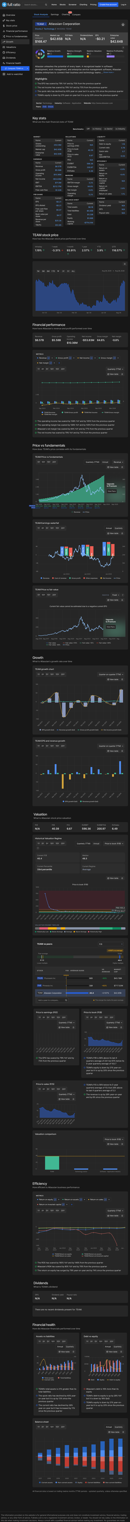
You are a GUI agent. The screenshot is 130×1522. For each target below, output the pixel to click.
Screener (73, 4)
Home (54, 4)
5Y (47, 369)
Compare (76, 14)
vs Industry (120, 129)
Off (88, 129)
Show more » (108, 72)
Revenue (117, 462)
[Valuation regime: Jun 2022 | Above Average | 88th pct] (50, 928)
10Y (52, 369)
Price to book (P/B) (113, 843)
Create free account (108, 4)
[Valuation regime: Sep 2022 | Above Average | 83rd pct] (54, 928)
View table (113, 374)
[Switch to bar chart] (114, 357)
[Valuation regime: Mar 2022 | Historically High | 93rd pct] (46, 928)
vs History (97, 129)
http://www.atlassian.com (102, 103)
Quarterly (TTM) (114, 369)
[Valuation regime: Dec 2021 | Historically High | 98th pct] (41, 928)
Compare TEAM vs (15, 68)
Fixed (114, 595)
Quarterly (119, 528)
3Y (43, 369)
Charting (83, 4)
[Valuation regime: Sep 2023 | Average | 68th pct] (71, 928)
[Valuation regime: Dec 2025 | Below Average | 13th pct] (110, 928)
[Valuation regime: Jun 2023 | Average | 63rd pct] (67, 928)
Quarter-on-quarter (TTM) (110, 674)
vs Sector (108, 129)
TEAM (40, 24)
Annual (105, 462)
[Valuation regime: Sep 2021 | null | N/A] (37, 928)
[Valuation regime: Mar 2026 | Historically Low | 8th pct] (114, 928)
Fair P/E (105, 595)
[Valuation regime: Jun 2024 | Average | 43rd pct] (84, 928)
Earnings (55, 14)
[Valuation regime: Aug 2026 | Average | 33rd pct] (123, 928)
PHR (44, 107)
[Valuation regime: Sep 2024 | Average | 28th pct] (89, 928)
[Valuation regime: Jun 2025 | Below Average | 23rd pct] (102, 928)
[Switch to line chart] (48, 357)
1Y (39, 369)
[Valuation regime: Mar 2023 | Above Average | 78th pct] (63, 928)
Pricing (93, 4)
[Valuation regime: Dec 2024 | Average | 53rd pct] (93, 928)
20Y (63, 369)
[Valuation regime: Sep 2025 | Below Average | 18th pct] (106, 928)
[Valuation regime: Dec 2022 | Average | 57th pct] (59, 928)
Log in (123, 4)
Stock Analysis (41, 14)
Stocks (63, 4)
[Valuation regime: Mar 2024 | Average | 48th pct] (80, 928)
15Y (57, 369)
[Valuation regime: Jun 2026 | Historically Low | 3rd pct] (119, 928)
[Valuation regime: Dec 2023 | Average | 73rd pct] (76, 928)
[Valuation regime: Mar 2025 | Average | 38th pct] (97, 928)
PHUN (50, 107)
